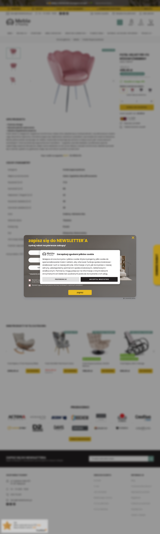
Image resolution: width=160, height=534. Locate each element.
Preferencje (61, 279)
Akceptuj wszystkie (99, 279)
